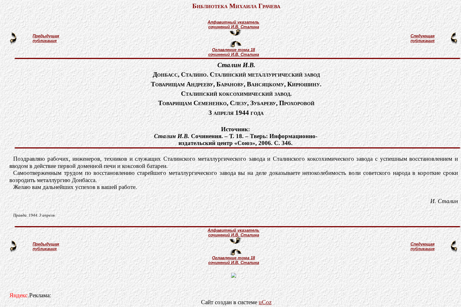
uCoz (265, 302)
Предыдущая (46, 36)
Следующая (423, 36)
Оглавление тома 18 (233, 49)
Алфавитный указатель (233, 22)
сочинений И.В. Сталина (233, 26)
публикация (45, 40)
